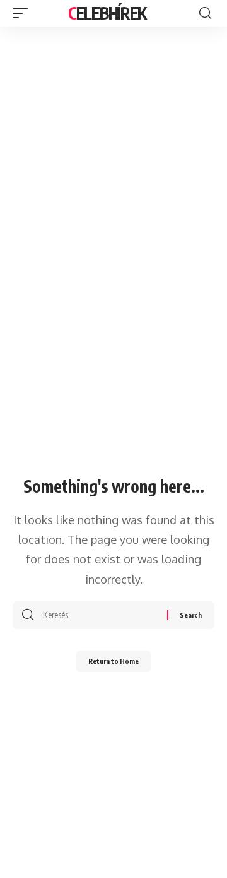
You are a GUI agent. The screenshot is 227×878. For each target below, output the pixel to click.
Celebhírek (107, 13)
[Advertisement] (113, 146)
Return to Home (113, 661)
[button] (23, 13)
